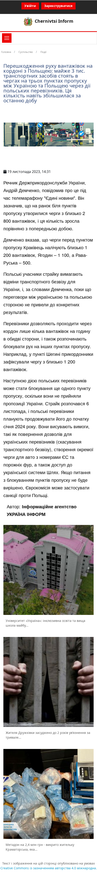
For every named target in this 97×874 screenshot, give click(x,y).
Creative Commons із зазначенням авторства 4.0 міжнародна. (48, 868)
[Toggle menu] (7, 38)
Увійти (30, 6)
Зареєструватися (58, 6)
